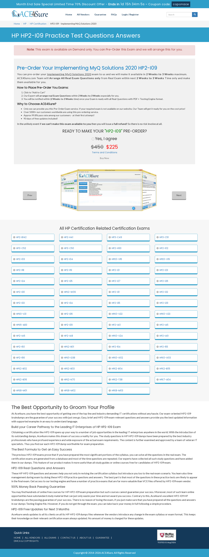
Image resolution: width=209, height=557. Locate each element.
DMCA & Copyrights (26, 541)
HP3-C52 (21, 248)
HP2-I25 (68, 281)
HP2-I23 (164, 270)
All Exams (50, 537)
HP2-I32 (164, 292)
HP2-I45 (164, 324)
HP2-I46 (20, 335)
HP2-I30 (20, 292)
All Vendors (83, 14)
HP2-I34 (68, 303)
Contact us (67, 537)
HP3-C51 (164, 237)
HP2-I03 (20, 259)
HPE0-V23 (165, 314)
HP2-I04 (68, 259)
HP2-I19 (68, 270)
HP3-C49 (117, 237)
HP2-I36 (68, 314)
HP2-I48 (68, 335)
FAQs (114, 14)
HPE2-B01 (69, 346)
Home (68, 14)
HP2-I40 (116, 324)
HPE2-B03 (69, 368)
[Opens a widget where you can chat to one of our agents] (186, 538)
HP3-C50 (69, 248)
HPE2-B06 (21, 379)
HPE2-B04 (117, 368)
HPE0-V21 (21, 314)
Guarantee (100, 14)
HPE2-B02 (21, 368)
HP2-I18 (20, 270)
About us (85, 537)
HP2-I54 (116, 346)
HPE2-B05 (165, 368)
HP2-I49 (164, 335)
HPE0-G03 (165, 357)
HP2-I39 (68, 324)
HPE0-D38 (69, 357)
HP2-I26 (164, 281)
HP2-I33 (20, 303)
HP (24, 23)
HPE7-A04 (165, 379)
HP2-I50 (20, 346)
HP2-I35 (116, 303)
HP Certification (38, 23)
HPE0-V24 (117, 335)
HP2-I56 (20, 357)
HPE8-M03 (117, 390)
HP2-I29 (164, 303)
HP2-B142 (21, 237)
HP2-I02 (164, 248)
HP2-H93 (116, 248)
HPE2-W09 (70, 292)
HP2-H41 (68, 237)
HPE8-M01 (21, 390)
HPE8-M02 (69, 390)
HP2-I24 (20, 281)
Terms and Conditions (104, 152)
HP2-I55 (164, 346)
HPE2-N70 (69, 379)
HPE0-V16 (117, 259)
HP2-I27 (116, 281)
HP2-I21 (116, 270)
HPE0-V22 (117, 314)
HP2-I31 (116, 292)
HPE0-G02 (117, 357)
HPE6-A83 (21, 324)
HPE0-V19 (165, 259)
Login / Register (130, 14)
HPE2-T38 (117, 379)
